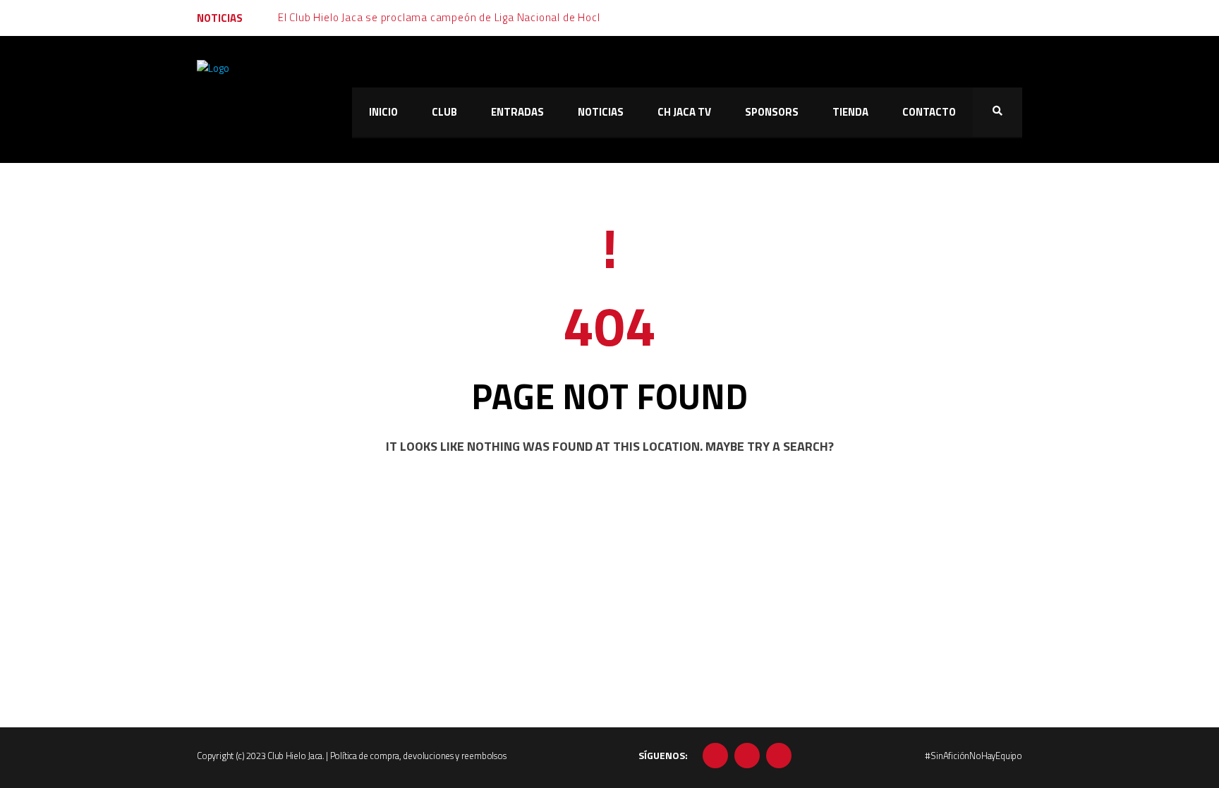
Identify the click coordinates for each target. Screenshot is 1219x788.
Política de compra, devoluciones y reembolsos (418, 755)
